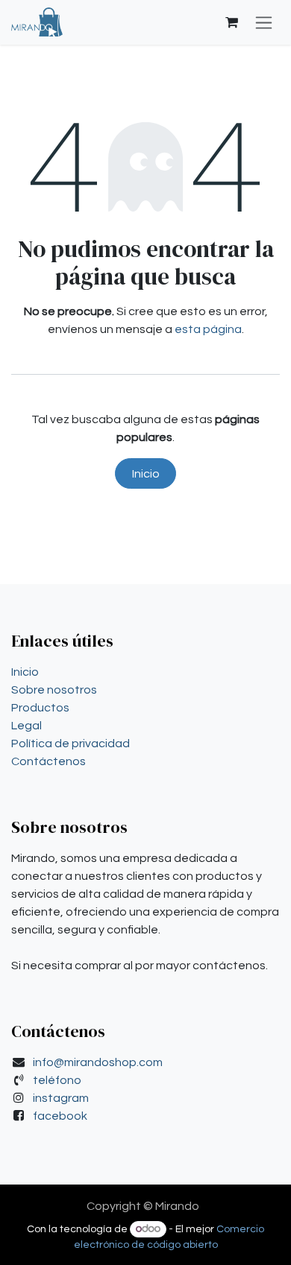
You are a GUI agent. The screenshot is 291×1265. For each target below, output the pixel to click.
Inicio (146, 474)
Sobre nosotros (54, 690)
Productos (40, 708)
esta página (208, 329)
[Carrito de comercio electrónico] (231, 22)
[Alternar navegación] (264, 22)
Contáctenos (48, 761)
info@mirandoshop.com (98, 1062)
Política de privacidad (70, 743)
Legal (26, 726)
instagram (61, 1098)
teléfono (57, 1080)
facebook (60, 1116)
